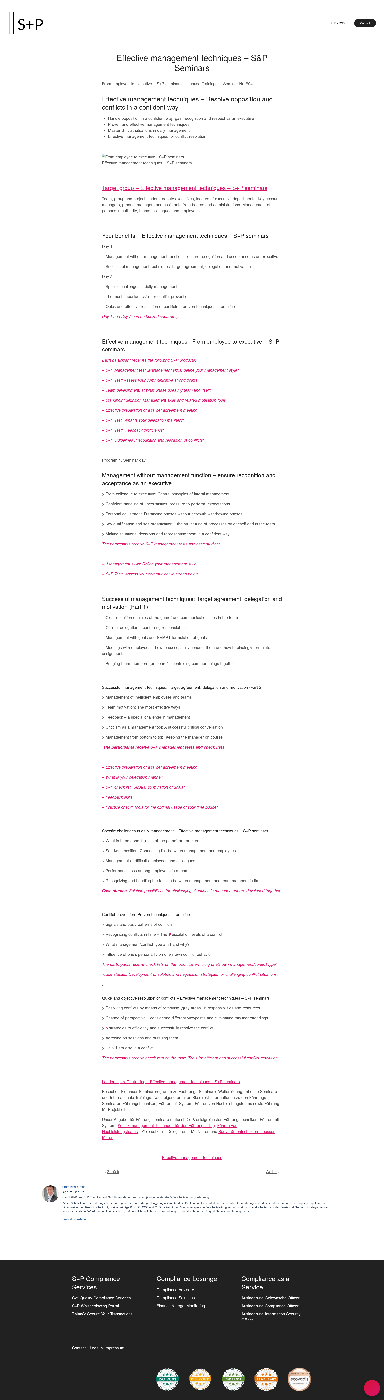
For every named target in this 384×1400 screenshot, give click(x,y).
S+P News (337, 23)
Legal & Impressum (107, 1348)
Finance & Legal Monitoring (181, 1305)
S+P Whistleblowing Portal (95, 1306)
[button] (372, 1388)
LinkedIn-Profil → (74, 1219)
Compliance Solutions (176, 1297)
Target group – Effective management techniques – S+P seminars (184, 188)
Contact (365, 23)
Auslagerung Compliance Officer (270, 1306)
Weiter (271, 1171)
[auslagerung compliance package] (200, 1379)
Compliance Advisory (175, 1289)
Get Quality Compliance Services (101, 1298)
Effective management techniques (192, 1157)
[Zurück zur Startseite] (26, 23)
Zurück (113, 1171)
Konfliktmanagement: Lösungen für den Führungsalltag (166, 1125)
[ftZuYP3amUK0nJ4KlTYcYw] (299, 1379)
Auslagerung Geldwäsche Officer (270, 1298)
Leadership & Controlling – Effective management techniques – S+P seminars (171, 1081)
